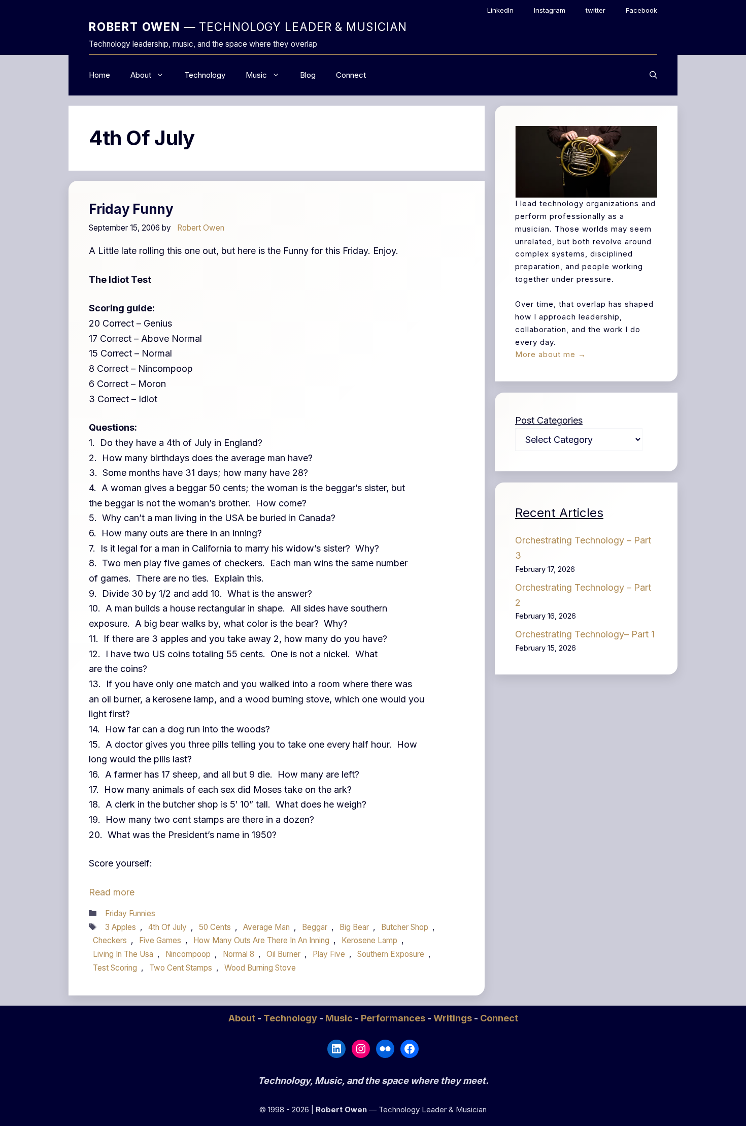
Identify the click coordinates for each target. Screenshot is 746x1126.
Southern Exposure (390, 954)
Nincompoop (188, 954)
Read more (111, 892)
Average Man (266, 927)
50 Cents (215, 927)
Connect (351, 75)
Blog (308, 75)
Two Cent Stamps (180, 968)
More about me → (550, 354)
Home (99, 75)
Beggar (314, 927)
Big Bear (354, 927)
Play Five (329, 954)
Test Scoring (115, 968)
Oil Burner (283, 954)
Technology (204, 75)
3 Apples (120, 927)
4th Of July (167, 927)
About (140, 75)
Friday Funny (131, 209)
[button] (653, 75)
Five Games (160, 940)
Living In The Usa (123, 954)
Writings (453, 1018)
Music (256, 75)
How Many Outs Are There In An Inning (261, 940)
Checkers (110, 940)
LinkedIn (500, 10)
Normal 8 (238, 954)
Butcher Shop (404, 927)
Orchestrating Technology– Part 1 (585, 634)
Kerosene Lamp (369, 940)
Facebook (641, 10)
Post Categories (549, 420)
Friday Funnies (130, 913)
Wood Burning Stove (260, 968)
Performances (394, 1018)
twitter (595, 10)
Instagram (549, 10)
